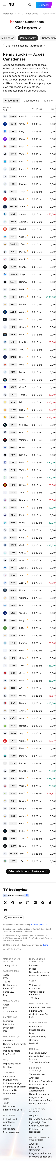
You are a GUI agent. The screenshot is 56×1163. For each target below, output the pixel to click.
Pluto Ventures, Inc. (23, 755)
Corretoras (34, 988)
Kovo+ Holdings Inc (23, 161)
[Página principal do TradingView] (11, 5)
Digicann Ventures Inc (24, 274)
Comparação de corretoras (37, 993)
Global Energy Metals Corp (23, 537)
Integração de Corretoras (36, 1148)
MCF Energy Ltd (23, 334)
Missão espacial (37, 1030)
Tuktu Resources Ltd (23, 665)
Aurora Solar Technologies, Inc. (23, 191)
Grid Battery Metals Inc (23, 552)
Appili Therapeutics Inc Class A (23, 477)
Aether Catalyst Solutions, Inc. (23, 221)
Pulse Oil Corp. (23, 251)
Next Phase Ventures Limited (23, 319)
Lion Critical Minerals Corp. (23, 342)
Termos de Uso (36, 1074)
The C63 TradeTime (39, 1062)
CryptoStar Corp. (23, 124)
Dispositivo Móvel (12, 1063)
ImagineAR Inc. (23, 131)
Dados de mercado (39, 972)
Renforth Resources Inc (23, 725)
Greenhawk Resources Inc (23, 447)
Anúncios (33, 1143)
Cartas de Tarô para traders (39, 1057)
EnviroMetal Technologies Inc (23, 184)
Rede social (9, 1076)
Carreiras (33, 1040)
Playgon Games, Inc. (23, 146)
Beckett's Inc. (23, 304)
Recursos (34, 965)
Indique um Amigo (12, 1083)
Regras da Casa (11, 1090)
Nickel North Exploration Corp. (23, 801)
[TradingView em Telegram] (42, 902)
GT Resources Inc (23, 823)
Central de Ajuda (37, 1036)
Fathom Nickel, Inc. (23, 643)
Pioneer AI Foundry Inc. (23, 139)
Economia (8, 1021)
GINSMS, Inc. (23, 432)
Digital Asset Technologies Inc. (23, 229)
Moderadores (10, 1093)
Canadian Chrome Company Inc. (23, 116)
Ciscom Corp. (23, 613)
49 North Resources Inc (23, 688)
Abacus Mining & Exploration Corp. (23, 582)
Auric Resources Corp (23, 816)
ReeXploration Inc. (23, 793)
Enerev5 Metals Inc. (23, 169)
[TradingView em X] (5, 902)
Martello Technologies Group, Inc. (23, 199)
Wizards (7, 1125)
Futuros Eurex (36, 1010)
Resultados (8, 1024)
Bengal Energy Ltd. (23, 620)
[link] (25, 45)
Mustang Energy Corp (23, 372)
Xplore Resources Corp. (23, 838)
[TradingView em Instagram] (28, 902)
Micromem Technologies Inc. (23, 402)
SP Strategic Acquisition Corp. (23, 853)
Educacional (9, 1106)
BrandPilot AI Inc (23, 605)
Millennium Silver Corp (23, 778)
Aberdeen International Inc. (23, 560)
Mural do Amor (10, 1080)
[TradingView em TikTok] (50, 902)
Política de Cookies (39, 1084)
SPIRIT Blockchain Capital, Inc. (23, 424)
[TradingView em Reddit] (5, 910)
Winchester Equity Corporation (23, 364)
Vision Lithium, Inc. (23, 349)
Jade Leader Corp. (23, 507)
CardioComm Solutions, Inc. (23, 259)
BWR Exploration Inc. (23, 289)
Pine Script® (9, 1054)
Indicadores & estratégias (10, 1120)
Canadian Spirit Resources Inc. (23, 327)
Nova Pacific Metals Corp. (23, 590)
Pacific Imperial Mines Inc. (23, 515)
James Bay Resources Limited (23, 214)
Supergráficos (10, 965)
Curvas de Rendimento (14, 1044)
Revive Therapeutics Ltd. (23, 695)
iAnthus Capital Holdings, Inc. (23, 176)
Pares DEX (8, 991)
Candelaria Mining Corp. (24, 244)
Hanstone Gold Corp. (23, 357)
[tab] (28, 38)
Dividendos (8, 1027)
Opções (7, 1047)
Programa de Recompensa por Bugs (40, 1098)
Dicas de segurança (39, 1094)
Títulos (6, 981)
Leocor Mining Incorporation (23, 763)
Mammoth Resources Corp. (23, 680)
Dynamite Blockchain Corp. (23, 703)
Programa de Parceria (40, 1153)
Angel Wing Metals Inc (23, 710)
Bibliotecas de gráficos (40, 1119)
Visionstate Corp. (23, 786)
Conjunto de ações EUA (38, 1015)
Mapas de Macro (11, 1050)
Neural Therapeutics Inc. (23, 500)
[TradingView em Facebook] (13, 902)
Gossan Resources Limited (23, 673)
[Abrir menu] (4, 5)
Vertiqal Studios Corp (23, 154)
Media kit (34, 1043)
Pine (5, 995)
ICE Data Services (39, 924)
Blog (31, 1033)
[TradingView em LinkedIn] (35, 902)
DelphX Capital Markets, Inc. (23, 462)
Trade (6, 1103)
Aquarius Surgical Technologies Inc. (23, 567)
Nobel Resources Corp (23, 409)
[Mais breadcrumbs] (19, 13)
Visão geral (34, 985)
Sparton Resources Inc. (23, 485)
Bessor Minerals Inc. (23, 417)
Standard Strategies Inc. (23, 266)
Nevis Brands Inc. (23, 455)
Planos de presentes (39, 975)
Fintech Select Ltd (23, 831)
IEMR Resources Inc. (23, 297)
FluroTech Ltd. (23, 206)
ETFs (5, 978)
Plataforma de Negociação (36, 1130)
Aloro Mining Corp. (23, 312)
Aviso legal (34, 1077)
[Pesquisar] (30, 5)
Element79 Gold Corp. (23, 635)
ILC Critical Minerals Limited (23, 628)
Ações (6, 975)
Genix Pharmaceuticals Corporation (23, 545)
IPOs (5, 1031)
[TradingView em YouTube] (20, 902)
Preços (32, 968)
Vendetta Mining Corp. (23, 470)
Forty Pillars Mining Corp (23, 808)
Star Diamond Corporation (23, 575)
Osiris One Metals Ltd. (23, 740)
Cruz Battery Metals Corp (23, 387)
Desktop (7, 1067)
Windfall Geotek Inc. (23, 439)
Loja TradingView (38, 1053)
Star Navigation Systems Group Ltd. (23, 770)
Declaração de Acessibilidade (36, 1089)
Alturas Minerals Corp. (23, 492)
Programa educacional (40, 1156)
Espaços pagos (11, 1132)
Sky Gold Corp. (23, 733)
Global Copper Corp (23, 650)
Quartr (45, 945)
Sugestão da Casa (12, 1109)
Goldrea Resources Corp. (23, 597)
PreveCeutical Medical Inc (23, 522)
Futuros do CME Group (40, 1007)
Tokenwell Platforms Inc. (23, 394)
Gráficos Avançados (39, 1125)
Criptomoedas (10, 985)
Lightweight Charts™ (39, 1122)
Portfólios (8, 1040)
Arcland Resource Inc (23, 718)
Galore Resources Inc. (23, 658)
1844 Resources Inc (23, 861)
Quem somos (35, 1026)
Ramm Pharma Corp (23, 282)
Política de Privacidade (41, 1081)
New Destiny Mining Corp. (23, 748)
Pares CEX (8, 988)
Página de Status (38, 1103)
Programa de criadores (14, 1086)
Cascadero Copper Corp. (23, 236)
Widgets (33, 1115)
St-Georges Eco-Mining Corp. (23, 530)
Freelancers (9, 1128)
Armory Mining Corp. (23, 379)
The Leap (34, 998)
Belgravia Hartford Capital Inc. (23, 846)
